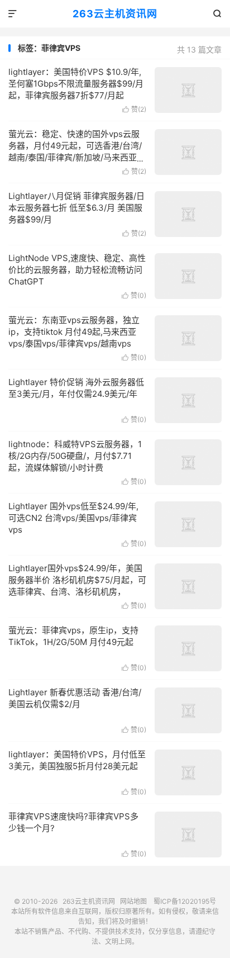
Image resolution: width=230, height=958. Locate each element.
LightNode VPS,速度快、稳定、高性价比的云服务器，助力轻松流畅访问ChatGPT (77, 270)
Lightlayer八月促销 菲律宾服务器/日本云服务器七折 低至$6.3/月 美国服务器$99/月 (76, 208)
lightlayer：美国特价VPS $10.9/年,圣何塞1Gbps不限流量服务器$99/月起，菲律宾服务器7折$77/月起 (75, 84)
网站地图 (133, 901)
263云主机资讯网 (115, 14)
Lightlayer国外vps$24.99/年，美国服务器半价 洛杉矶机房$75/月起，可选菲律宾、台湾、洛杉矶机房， (77, 580)
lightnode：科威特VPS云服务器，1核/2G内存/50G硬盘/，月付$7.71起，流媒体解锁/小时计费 (75, 456)
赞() (134, 109)
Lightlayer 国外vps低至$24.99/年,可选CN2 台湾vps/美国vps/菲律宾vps (73, 518)
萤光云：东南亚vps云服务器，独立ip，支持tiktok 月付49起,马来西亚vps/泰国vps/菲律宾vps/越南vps (74, 332)
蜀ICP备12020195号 (185, 901)
